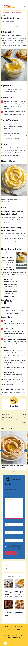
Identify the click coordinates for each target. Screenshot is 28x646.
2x (8, 303)
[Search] (6, 568)
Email (8, 532)
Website (8, 540)
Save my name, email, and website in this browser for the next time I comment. (14, 546)
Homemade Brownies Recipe (8, 614)
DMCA (12, 626)
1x (5, 303)
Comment (9, 500)
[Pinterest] (15, 1)
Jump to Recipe (14, 26)
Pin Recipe (21, 265)
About (7, 626)
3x (11, 303)
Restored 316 (16, 637)
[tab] (12, 471)
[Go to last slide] (2, 450)
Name (8, 524)
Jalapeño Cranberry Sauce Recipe (21, 418)
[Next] (26, 450)
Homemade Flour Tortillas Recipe (7, 417)
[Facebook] (12, 1)
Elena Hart (5, 21)
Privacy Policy (19, 626)
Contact (18, 629)
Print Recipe (21, 268)
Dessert (3, 15)
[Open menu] (24, 6)
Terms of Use (11, 629)
